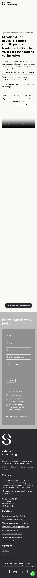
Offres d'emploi (8, 558)
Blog (3, 554)
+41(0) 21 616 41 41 (15, 392)
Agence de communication (12, 33)
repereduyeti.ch (8, 566)
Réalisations (29, 33)
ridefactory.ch (30, 566)
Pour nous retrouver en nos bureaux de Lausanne (19, 400)
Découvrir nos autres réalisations (18, 305)
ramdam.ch (19, 566)
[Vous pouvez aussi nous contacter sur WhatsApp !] (32, 573)
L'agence (5, 551)
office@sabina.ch (15, 395)
